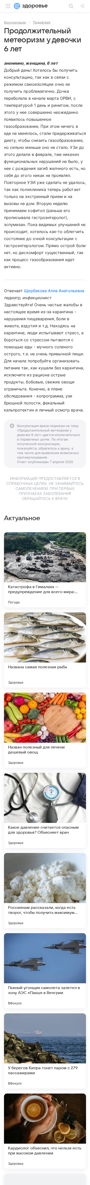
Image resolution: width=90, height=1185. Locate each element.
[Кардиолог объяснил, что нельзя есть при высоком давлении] (45, 1131)
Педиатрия (41, 22)
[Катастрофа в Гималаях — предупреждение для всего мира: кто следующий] (45, 569)
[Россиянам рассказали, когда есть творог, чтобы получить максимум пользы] (45, 890)
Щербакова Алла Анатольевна (54, 290)
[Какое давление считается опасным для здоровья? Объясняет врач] (45, 810)
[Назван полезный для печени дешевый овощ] (45, 730)
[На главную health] (34, 6)
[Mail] (17, 6)
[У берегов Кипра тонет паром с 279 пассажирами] (45, 1051)
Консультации (15, 22)
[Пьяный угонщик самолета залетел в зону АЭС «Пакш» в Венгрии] (45, 970)
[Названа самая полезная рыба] (45, 650)
